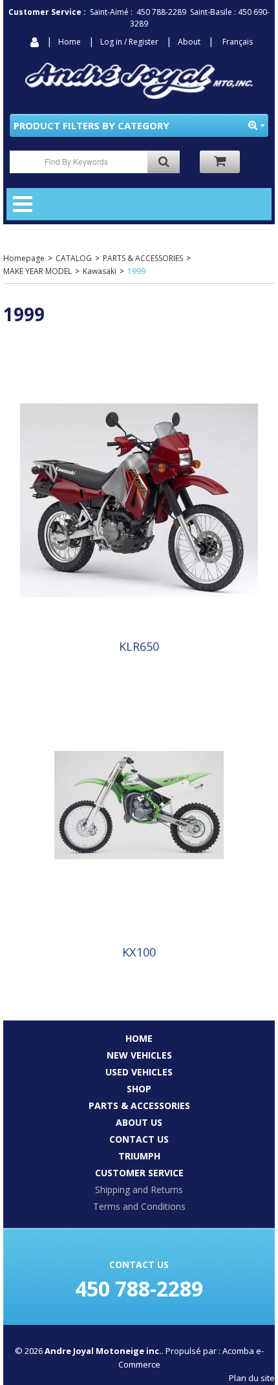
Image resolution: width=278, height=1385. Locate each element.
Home (69, 41)
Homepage (24, 258)
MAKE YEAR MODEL (37, 271)
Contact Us (139, 1139)
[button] (220, 162)
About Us (139, 1122)
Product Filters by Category (91, 125)
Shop (139, 1089)
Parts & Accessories (139, 1105)
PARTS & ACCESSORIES (143, 258)
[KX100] (139, 804)
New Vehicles (139, 1055)
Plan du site (252, 1378)
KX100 (139, 952)
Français (237, 41)
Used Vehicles (139, 1072)
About (189, 41)
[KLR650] (139, 498)
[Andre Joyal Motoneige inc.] (139, 80)
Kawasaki (99, 271)
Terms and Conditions (139, 1206)
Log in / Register (129, 41)
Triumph (139, 1156)
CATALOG (74, 258)
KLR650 (139, 646)
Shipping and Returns (139, 1189)
